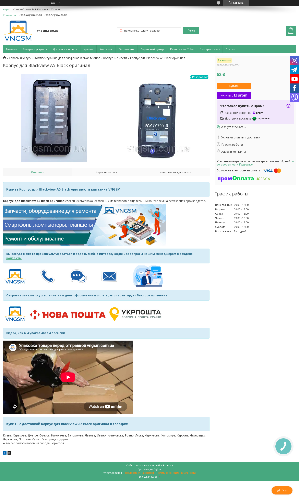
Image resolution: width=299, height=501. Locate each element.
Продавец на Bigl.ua (150, 469)
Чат (285, 490)
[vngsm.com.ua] (18, 31)
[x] (9, 453)
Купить (234, 86)
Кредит (88, 49)
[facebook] (5, 453)
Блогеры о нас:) (209, 49)
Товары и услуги (33, 49)
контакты (14, 258)
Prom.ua (168, 465)
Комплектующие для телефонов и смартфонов (67, 58)
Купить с (226, 95)
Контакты (106, 49)
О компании (126, 49)
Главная (11, 49)
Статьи (230, 49)
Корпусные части (115, 58)
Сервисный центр (152, 49)
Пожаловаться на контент (138, 473)
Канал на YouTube (182, 49)
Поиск (191, 30)
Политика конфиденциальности (176, 473)
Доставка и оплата (65, 49)
